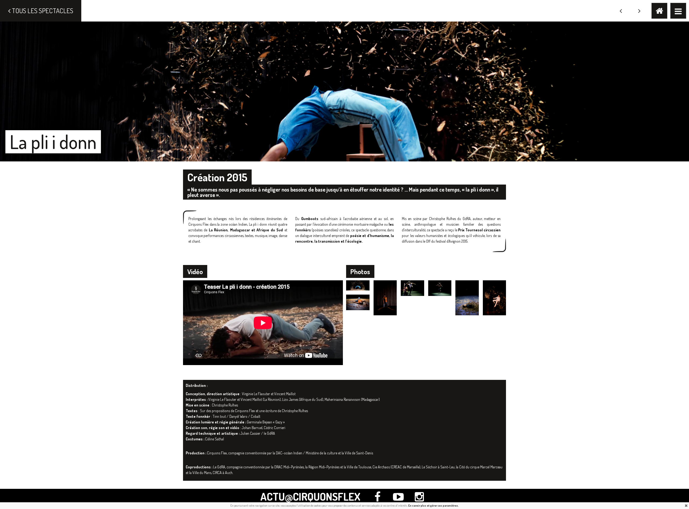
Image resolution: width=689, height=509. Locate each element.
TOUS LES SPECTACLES (41, 10)
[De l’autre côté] (639, 11)
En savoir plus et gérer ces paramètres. (433, 505)
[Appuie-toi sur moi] (620, 11)
